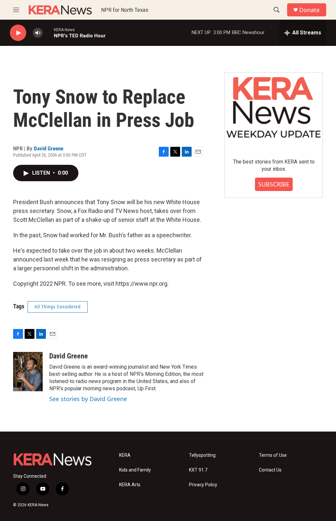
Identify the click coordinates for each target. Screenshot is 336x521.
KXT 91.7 (198, 470)
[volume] (37, 33)
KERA (125, 455)
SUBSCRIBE (273, 184)
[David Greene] (28, 371)
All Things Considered (57, 306)
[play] (18, 33)
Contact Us (270, 470)
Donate (309, 10)
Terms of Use (273, 455)
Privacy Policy (203, 484)
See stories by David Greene (88, 399)
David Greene (48, 148)
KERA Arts (129, 484)
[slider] (48, 32)
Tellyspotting (202, 455)
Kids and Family (135, 470)
